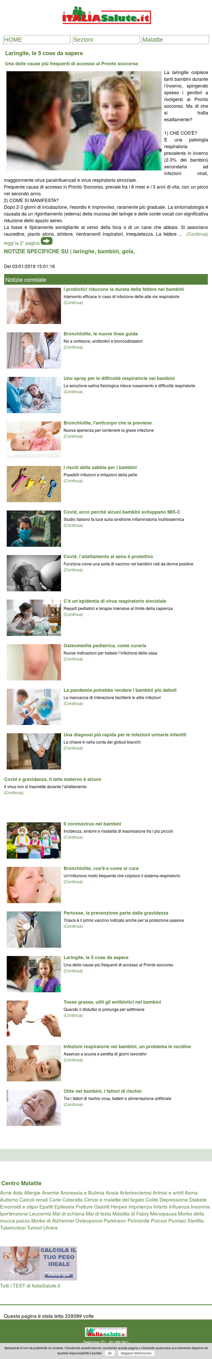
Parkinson (115, 1220)
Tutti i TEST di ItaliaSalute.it (30, 1285)
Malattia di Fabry (130, 1213)
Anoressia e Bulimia (82, 1192)
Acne (6, 1192)
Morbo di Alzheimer (52, 1220)
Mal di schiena (68, 1213)
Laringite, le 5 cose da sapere (96, 957)
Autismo (9, 1199)
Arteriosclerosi (136, 1192)
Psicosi (159, 1220)
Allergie (32, 1192)
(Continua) (73, 302)
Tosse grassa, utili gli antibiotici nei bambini (112, 1001)
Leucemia (40, 1213)
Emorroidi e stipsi (19, 1206)
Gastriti (102, 1206)
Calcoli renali (33, 1199)
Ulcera (50, 1227)
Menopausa (163, 1213)
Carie (55, 1199)
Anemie (50, 1192)
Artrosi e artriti (168, 1192)
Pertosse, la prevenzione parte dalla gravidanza (116, 912)
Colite (152, 1199)
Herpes (119, 1206)
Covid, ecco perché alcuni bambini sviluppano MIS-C (122, 511)
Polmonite (138, 1220)
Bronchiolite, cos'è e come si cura (101, 868)
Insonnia (200, 1206)
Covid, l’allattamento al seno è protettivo (108, 556)
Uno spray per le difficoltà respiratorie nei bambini (119, 378)
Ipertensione (14, 1213)
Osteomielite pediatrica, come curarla (105, 645)
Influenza (179, 1206)
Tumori (34, 1227)
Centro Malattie (21, 1183)
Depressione (174, 1199)
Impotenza (140, 1206)
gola (127, 251)
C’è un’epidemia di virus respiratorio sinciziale (115, 601)
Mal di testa (98, 1213)
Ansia (112, 1192)
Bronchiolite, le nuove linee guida (101, 333)
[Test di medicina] (38, 1278)
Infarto (160, 1206)
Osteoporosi (89, 1220)
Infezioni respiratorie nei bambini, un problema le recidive (127, 1046)
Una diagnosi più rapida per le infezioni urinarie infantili (125, 734)
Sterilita (195, 1220)
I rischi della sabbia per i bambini (100, 467)
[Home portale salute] (106, 28)
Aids (18, 1192)
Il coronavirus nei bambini (92, 823)
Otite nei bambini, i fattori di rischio (103, 1091)
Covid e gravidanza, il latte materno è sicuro (52, 779)
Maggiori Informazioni (136, 1353)
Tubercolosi (13, 1227)
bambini (108, 251)
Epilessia (64, 1206)
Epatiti (46, 1206)
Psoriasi (177, 1220)
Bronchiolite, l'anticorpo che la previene (108, 422)
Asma (191, 1192)
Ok (110, 1353)
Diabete (198, 1199)
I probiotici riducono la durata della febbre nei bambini (124, 289)
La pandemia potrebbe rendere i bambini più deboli (120, 690)
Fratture (84, 1206)
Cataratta (72, 1199)
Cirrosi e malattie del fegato (114, 1199)
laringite (84, 251)
